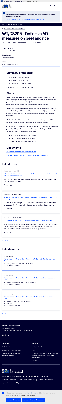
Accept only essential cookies (33, 400)
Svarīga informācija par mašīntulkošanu (32, 19)
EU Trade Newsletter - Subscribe (11, 350)
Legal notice (5, 383)
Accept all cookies (13, 400)
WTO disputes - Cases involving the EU (14, 28)
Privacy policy (49, 379)
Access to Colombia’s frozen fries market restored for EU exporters (28, 221)
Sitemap (34, 360)
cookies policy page (31, 393)
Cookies (40, 379)
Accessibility (15, 383)
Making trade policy (37, 347)
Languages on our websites (27, 379)
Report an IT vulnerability (9, 379)
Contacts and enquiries (8, 347)
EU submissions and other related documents (21, 152)
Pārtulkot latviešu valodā (13, 19)
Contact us (44, 376)
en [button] (50, 6)
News (33, 350)
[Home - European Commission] (7, 5)
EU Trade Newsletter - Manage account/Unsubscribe (11, 354)
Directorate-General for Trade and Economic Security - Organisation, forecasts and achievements (45, 355)
